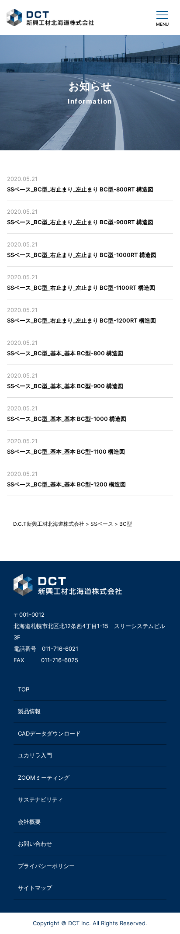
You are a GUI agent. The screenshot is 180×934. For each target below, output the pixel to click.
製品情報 (29, 711)
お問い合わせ (35, 843)
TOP (23, 689)
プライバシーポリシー (46, 865)
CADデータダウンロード (49, 733)
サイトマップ (35, 887)
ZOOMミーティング (43, 777)
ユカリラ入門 (35, 755)
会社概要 (29, 821)
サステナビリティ (40, 799)
